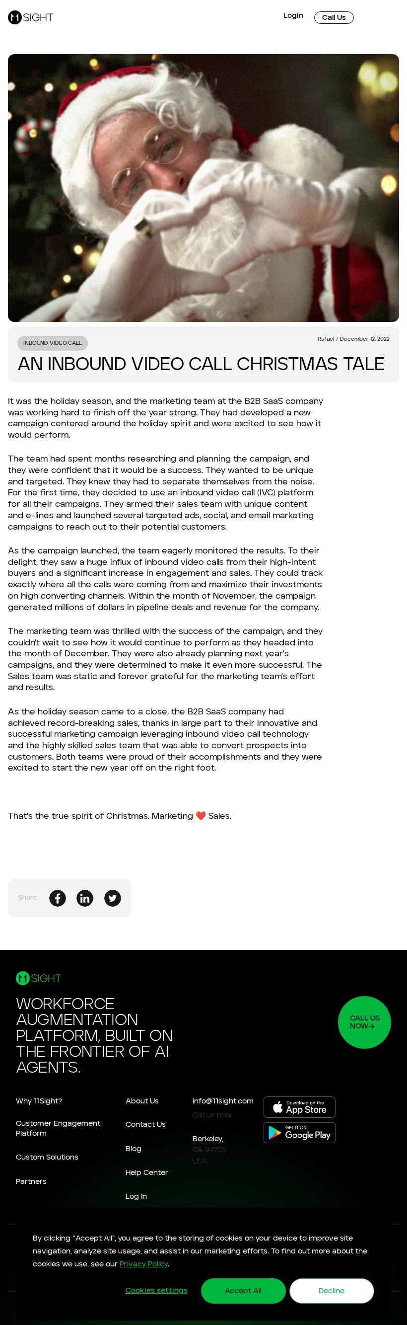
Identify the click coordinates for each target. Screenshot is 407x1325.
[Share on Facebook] (57, 898)
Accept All (243, 1291)
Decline (331, 1291)
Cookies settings (157, 1290)
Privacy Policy (144, 1264)
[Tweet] (112, 898)
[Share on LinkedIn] (84, 898)
